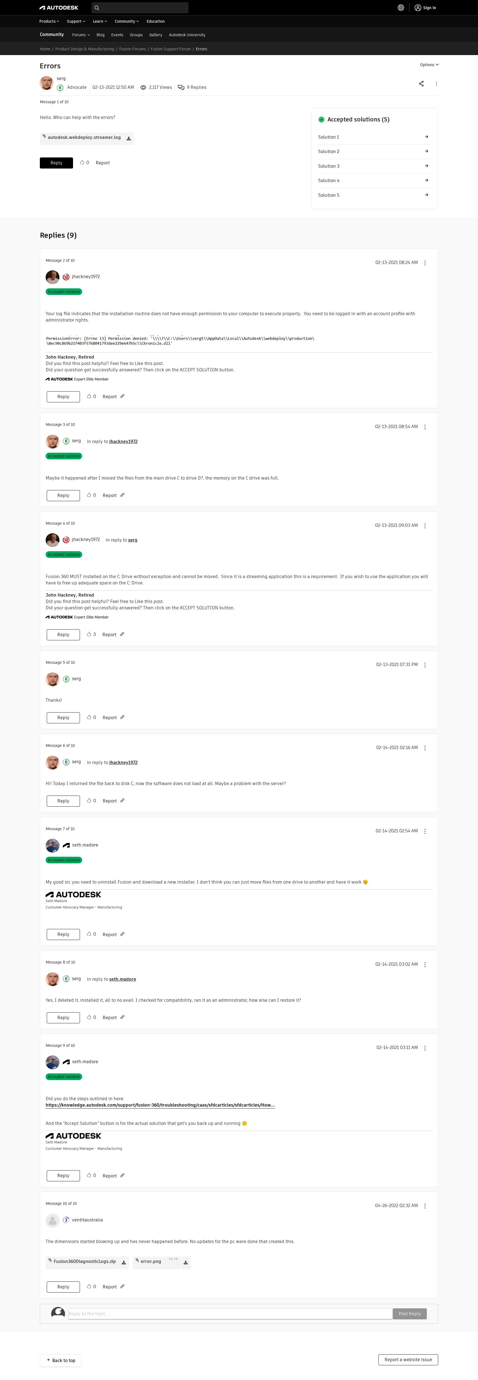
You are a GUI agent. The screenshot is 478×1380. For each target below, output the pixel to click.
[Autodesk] (59, 8)
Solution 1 (328, 137)
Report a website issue (408, 1359)
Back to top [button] (64, 1360)
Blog (101, 35)
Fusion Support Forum (171, 49)
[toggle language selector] (401, 8)
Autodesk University (187, 35)
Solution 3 (328, 166)
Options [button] (427, 65)
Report (103, 163)
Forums (79, 35)
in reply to (112, 441)
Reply (56, 163)
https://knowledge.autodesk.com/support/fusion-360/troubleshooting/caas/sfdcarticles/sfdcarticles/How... (160, 1105)
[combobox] (140, 7)
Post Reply (410, 1314)
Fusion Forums (132, 49)
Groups (136, 35)
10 (65, 1203)
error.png (151, 1261)
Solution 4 (328, 180)
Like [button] (82, 162)
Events (117, 35)
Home (45, 49)
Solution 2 (328, 151)
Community (52, 34)
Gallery (155, 35)
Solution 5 (328, 195)
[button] (436, 83)
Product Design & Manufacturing (84, 49)
